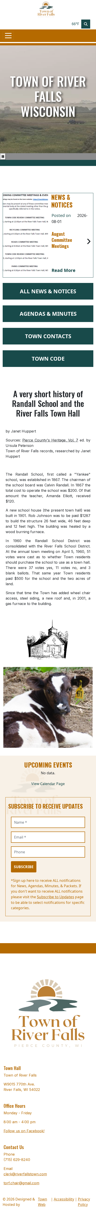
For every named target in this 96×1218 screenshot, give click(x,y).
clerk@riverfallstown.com (25, 1174)
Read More (63, 270)
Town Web (42, 1202)
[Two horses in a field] (28, 743)
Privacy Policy (84, 1202)
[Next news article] (88, 241)
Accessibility (64, 1199)
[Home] (46, 9)
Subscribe (23, 866)
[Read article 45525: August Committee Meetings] (25, 235)
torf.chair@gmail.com (21, 1183)
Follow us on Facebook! (24, 1131)
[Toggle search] (85, 24)
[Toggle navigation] (8, 35)
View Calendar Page (48, 783)
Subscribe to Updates (55, 896)
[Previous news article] (7, 241)
